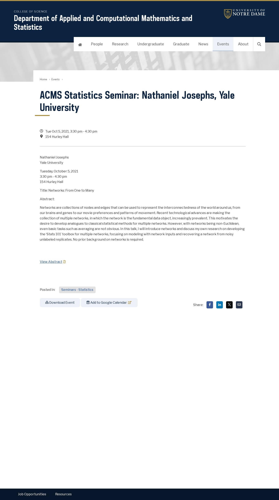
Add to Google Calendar (108, 303)
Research (120, 44)
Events (223, 44)
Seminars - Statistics (77, 290)
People (97, 44)
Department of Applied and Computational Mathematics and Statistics (103, 22)
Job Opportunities (32, 494)
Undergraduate (150, 44)
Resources (63, 494)
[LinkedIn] (219, 304)
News (203, 44)
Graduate (181, 44)
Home (43, 79)
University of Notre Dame (239, 14)
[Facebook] (209, 304)
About (243, 44)
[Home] (80, 44)
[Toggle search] (259, 44)
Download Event (62, 303)
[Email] (239, 304)
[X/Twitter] (229, 304)
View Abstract (51, 262)
